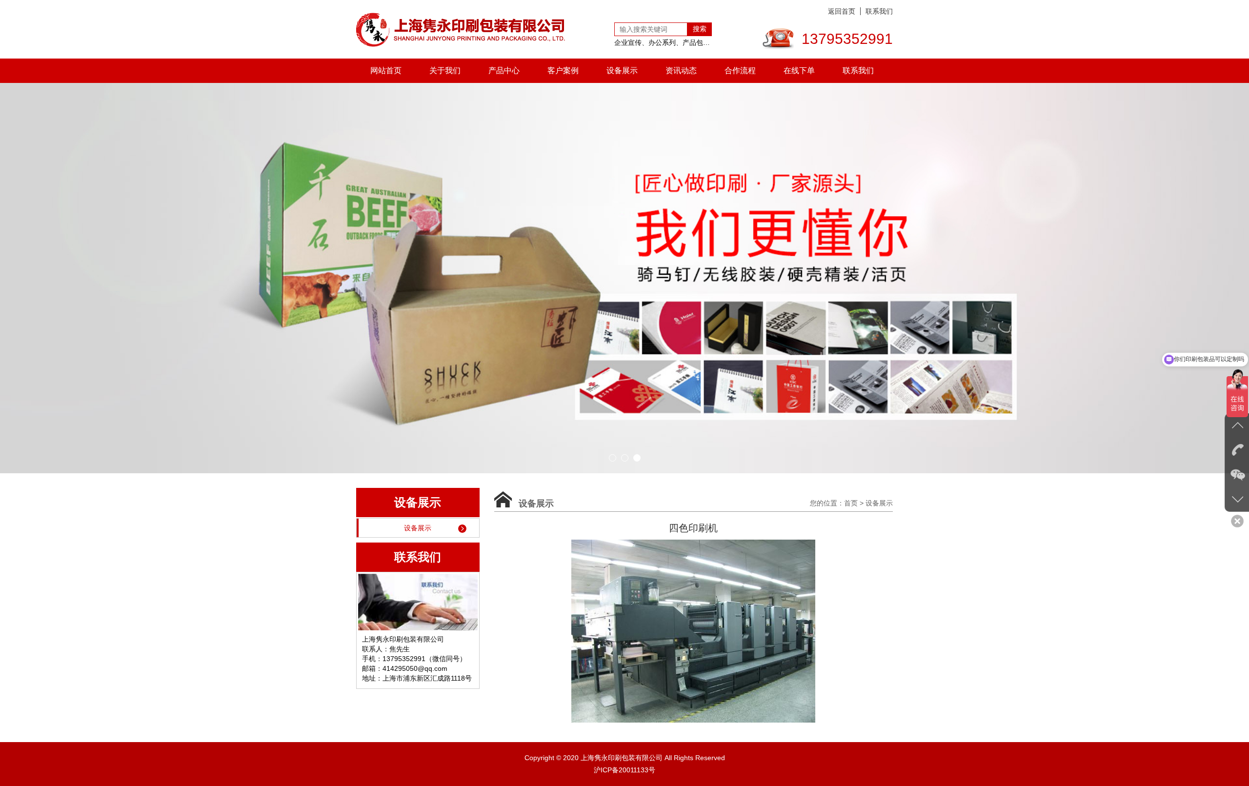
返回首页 (841, 11)
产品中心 (504, 70)
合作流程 (740, 70)
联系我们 (879, 11)
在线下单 (799, 70)
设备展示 (622, 70)
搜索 (699, 29)
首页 (851, 503)
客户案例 (563, 70)
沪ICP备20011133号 (624, 770)
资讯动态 (681, 70)
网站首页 (386, 70)
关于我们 (445, 70)
